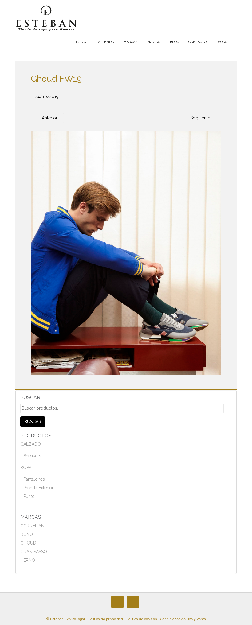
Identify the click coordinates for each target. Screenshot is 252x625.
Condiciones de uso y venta (183, 619)
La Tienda (105, 42)
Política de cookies (141, 619)
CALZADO (30, 444)
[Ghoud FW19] (126, 252)
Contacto (197, 42)
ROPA (25, 467)
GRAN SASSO (33, 551)
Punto (29, 496)
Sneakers (32, 455)
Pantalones (34, 479)
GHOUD (28, 543)
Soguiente (200, 117)
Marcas (130, 42)
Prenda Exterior (38, 487)
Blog (174, 42)
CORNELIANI (32, 525)
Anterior (49, 117)
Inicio (81, 42)
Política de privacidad (105, 619)
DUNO (26, 534)
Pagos (221, 42)
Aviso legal (76, 619)
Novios (153, 42)
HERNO (27, 560)
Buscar (32, 421)
